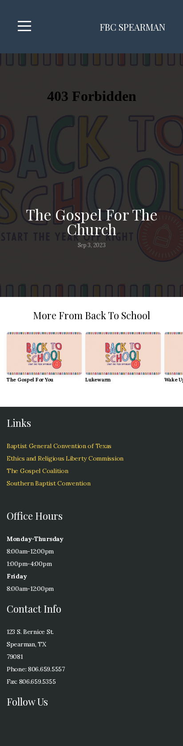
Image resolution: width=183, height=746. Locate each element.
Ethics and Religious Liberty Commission (65, 458)
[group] (44, 360)
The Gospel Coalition (37, 471)
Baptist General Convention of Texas (59, 446)
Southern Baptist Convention (48, 483)
